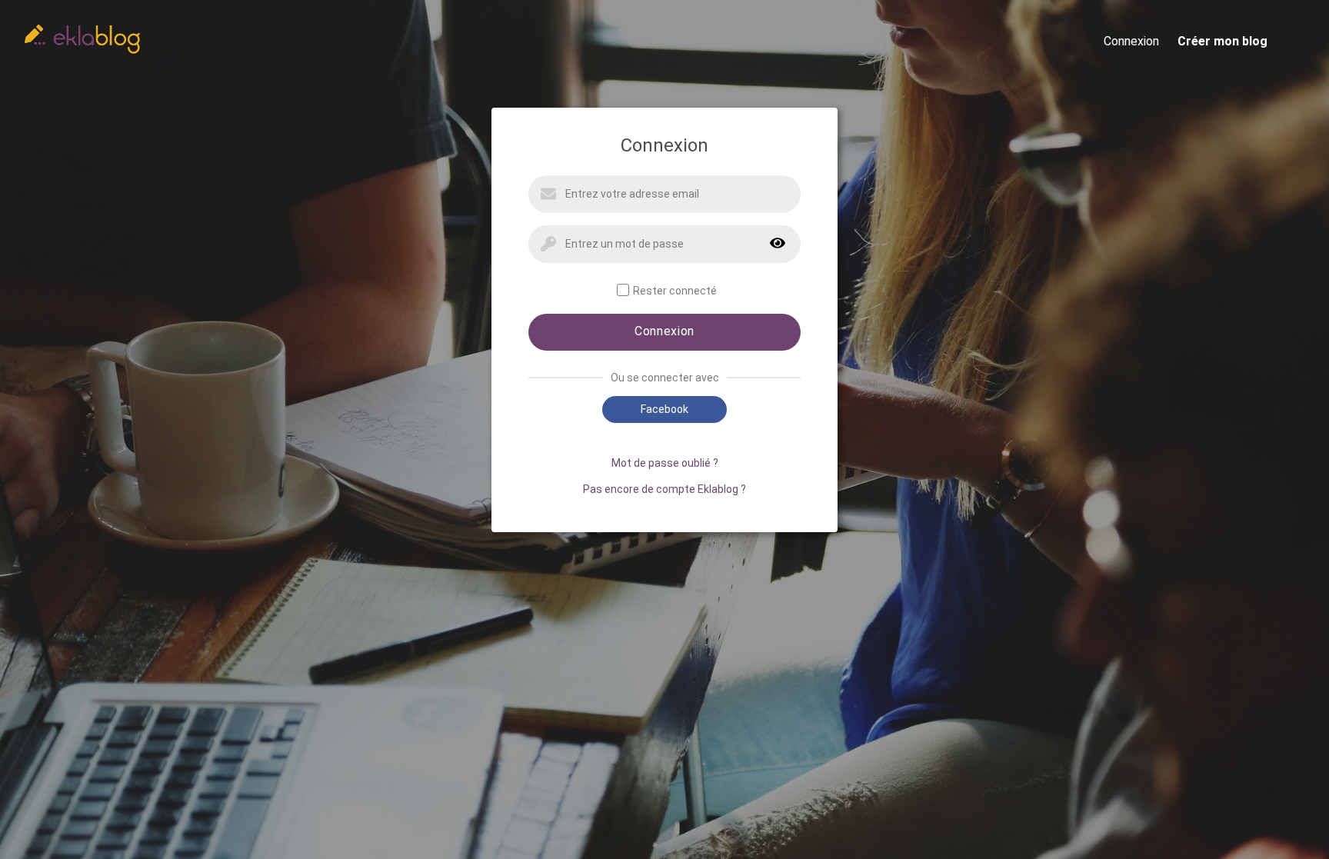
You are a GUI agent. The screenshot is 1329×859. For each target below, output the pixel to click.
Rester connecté (675, 291)
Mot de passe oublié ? (664, 463)
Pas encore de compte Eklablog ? (664, 489)
